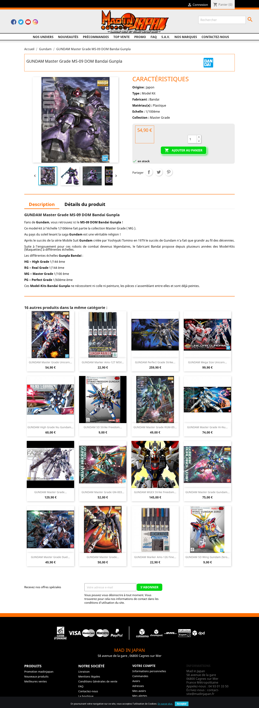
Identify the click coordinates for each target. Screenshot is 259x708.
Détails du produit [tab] (84, 204)
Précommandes (96, 37)
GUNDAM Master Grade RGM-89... (155, 427)
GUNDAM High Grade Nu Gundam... (50, 427)
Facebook (13, 23)
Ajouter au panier (183, 150)
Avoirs (136, 681)
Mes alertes (139, 696)
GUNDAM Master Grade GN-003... (103, 492)
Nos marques (185, 37)
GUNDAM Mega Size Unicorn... (207, 362)
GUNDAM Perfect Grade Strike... (155, 362)
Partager (149, 172)
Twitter (21, 23)
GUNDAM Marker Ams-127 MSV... (103, 362)
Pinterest (168, 172)
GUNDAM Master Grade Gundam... (207, 492)
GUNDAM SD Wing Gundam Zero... (207, 557)
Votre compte (143, 666)
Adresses (138, 686)
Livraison (84, 671)
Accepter (181, 704)
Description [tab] (42, 204)
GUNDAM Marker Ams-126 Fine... (155, 557)
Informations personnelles (149, 671)
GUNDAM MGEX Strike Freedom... (155, 492)
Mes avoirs (139, 691)
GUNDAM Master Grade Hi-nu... (207, 427)
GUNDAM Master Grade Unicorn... (50, 362)
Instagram (35, 23)
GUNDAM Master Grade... (50, 492)
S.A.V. (165, 37)
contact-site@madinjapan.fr (202, 692)
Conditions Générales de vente (97, 681)
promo (140, 37)
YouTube (28, 23)
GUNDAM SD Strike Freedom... (103, 427)
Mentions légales (89, 676)
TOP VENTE (121, 37)
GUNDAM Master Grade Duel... (50, 557)
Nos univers (43, 37)
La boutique (85, 696)
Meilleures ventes (35, 681)
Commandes (140, 676)
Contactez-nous (215, 37)
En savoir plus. (165, 704)
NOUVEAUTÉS (68, 37)
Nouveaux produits (36, 676)
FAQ (154, 37)
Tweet (158, 172)
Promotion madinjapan (38, 671)
